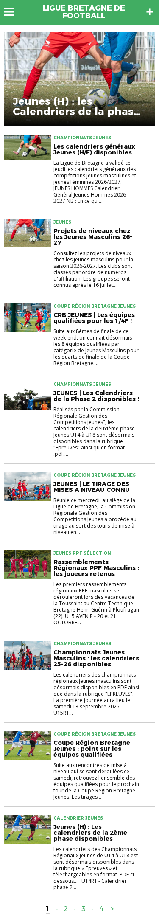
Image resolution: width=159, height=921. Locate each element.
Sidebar (150, 12)
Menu (13, 12)
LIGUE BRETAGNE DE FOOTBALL (84, 11)
